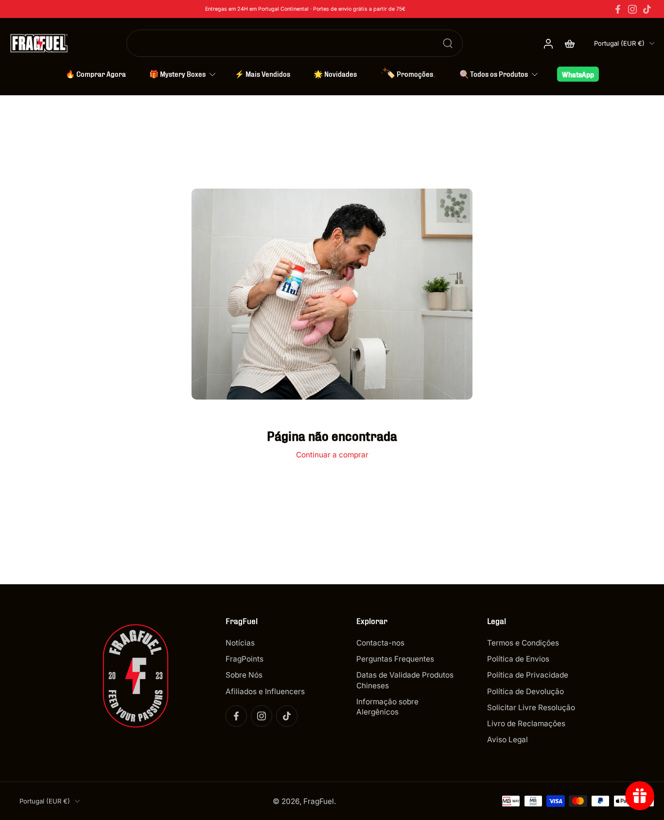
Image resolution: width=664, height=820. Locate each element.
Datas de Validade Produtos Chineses (405, 680)
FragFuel (318, 801)
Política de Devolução (525, 691)
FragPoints (244, 658)
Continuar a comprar (332, 454)
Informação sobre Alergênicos (387, 706)
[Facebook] (618, 9)
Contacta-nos (380, 642)
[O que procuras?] (447, 43)
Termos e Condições (523, 642)
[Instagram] (632, 9)
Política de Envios (518, 658)
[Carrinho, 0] (569, 43)
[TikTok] (647, 9)
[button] (276, 620)
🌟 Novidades (335, 73)
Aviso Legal (507, 739)
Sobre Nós (244, 675)
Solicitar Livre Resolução (531, 707)
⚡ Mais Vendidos (262, 73)
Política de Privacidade (527, 675)
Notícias (240, 642)
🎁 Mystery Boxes (177, 73)
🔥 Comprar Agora (96, 73)
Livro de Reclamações (526, 723)
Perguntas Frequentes (395, 658)
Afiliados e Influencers (265, 691)
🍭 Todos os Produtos (493, 73)
